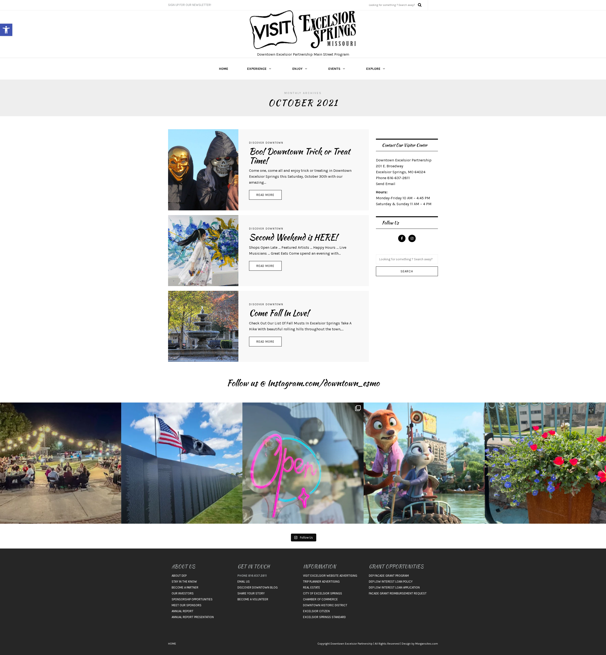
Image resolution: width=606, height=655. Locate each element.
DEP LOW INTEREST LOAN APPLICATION (394, 587)
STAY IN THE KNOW (184, 581)
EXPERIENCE (257, 69)
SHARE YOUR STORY (251, 593)
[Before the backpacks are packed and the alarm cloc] (424, 463)
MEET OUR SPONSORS (186, 605)
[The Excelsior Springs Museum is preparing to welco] (181, 463)
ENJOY (297, 69)
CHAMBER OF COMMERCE (320, 599)
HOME (223, 69)
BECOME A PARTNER (185, 587)
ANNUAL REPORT (182, 611)
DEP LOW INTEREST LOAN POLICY (391, 581)
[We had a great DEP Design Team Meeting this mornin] (545, 463)
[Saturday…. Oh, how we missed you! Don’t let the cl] (303, 463)
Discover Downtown (266, 142)
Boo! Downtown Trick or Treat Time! (299, 156)
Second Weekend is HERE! (293, 237)
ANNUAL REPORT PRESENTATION (193, 617)
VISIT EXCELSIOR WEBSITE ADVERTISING (330, 575)
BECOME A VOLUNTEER (252, 599)
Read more (265, 195)
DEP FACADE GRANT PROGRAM (389, 575)
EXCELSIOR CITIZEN (316, 611)
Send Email (385, 183)
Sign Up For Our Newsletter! (189, 5)
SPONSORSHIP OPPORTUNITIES (192, 599)
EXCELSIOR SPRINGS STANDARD (324, 617)
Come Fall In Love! (279, 313)
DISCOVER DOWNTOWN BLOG (257, 587)
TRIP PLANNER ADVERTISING (321, 581)
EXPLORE (373, 69)
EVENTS (334, 69)
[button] (6, 30)
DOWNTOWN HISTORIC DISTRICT (325, 605)
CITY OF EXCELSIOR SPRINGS (322, 593)
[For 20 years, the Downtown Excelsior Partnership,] (60, 463)
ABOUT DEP (179, 575)
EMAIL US (243, 581)
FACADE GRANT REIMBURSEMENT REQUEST (398, 593)
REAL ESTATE (311, 587)
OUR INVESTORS (183, 593)
